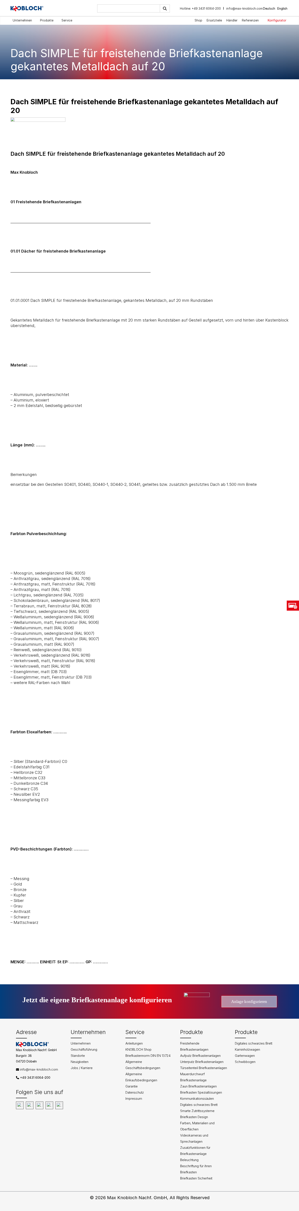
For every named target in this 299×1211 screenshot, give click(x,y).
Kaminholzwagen (247, 1049)
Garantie (131, 1086)
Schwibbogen (245, 1062)
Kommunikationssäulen (197, 1098)
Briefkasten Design (194, 1117)
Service (67, 20)
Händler (231, 20)
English (282, 8)
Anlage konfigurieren (249, 1001)
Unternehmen (22, 20)
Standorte (78, 1056)
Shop (198, 20)
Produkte (46, 20)
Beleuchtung (189, 1160)
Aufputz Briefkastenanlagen (200, 1056)
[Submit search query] (165, 8)
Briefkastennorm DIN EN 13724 (148, 1056)
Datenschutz (134, 1092)
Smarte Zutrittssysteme (197, 1111)
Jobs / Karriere (82, 1068)
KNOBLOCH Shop (138, 1049)
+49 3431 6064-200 (206, 8)
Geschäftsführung (84, 1049)
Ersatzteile (214, 20)
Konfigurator (277, 20)
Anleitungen (134, 1043)
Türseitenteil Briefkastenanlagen (203, 1068)
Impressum (133, 1098)
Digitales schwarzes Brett (199, 1105)
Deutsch (269, 8)
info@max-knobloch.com (244, 8)
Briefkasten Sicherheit (196, 1178)
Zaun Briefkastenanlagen (198, 1086)
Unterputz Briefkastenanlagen (201, 1062)
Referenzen (250, 20)
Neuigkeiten (79, 1062)
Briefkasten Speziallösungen (201, 1092)
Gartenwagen (245, 1056)
